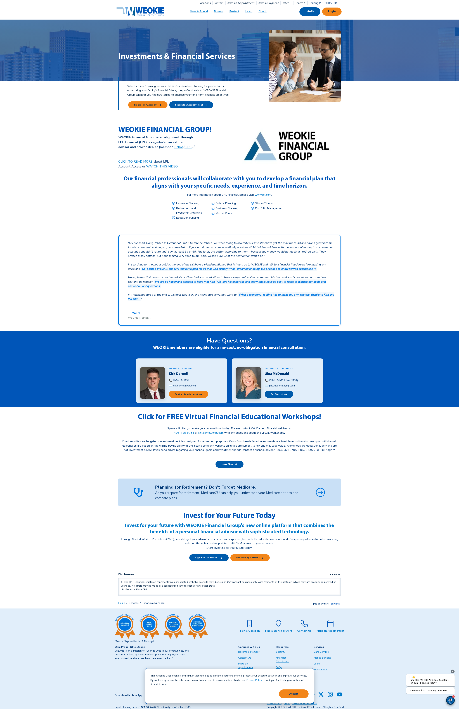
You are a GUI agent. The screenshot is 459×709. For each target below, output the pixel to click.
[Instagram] (330, 694)
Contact (219, 3)
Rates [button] (286, 3)
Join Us (310, 11)
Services (335, 604)
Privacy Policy (254, 680)
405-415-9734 (184, 433)
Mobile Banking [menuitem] (322, 657)
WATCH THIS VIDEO (162, 166)
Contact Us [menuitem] (244, 657)
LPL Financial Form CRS (134, 589)
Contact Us (304, 631)
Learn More (227, 464)
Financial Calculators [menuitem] (282, 659)
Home (121, 603)
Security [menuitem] (280, 652)
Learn (248, 11)
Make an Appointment (240, 3)
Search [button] (299, 3)
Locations (205, 3)
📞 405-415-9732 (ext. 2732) (281, 380)
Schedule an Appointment (189, 105)
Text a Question (250, 631)
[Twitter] (321, 694)
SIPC (188, 147)
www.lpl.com (263, 195)
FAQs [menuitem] (279, 667)
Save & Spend (199, 11)
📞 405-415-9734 (179, 380)
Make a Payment (268, 3)
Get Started (277, 394)
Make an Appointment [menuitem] (245, 665)
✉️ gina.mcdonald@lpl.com (280, 385)
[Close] (453, 671)
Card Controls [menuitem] (322, 652)
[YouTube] (339, 694)
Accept (293, 694)
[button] (450, 700)
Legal (287, 703)
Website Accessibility (304, 703)
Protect (234, 11)
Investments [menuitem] (321, 669)
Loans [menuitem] (317, 663)
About (262, 11)
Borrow (218, 11)
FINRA (178, 147)
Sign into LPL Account (145, 105)
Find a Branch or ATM (278, 631)
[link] (194, 147)
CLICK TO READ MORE (135, 161)
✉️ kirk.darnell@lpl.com (182, 385)
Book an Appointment (186, 394)
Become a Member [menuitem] (248, 652)
